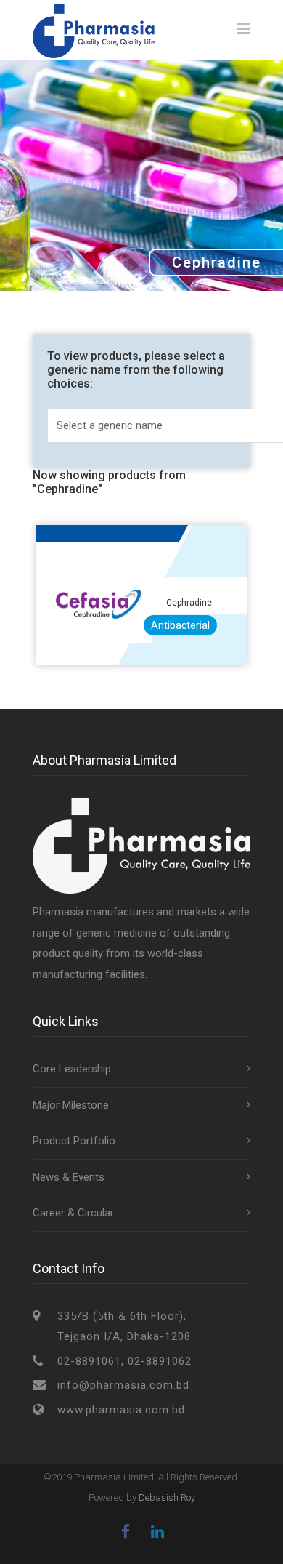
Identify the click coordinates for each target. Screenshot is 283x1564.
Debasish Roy (167, 1497)
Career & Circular (73, 1212)
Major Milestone (71, 1105)
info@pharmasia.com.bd (123, 1385)
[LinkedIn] (157, 1532)
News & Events (68, 1177)
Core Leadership (72, 1068)
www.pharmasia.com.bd (121, 1409)
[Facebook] (125, 1532)
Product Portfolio (74, 1140)
